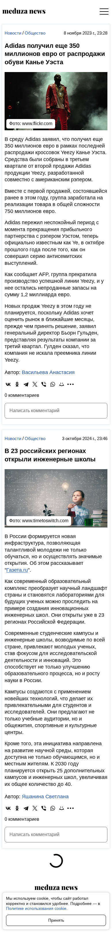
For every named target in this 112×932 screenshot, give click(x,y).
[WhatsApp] (52, 381)
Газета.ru (17, 565)
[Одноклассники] (17, 381)
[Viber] (43, 381)
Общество (35, 33)
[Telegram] (26, 381)
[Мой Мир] (61, 381)
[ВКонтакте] (8, 381)
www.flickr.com (37, 120)
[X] (34, 381)
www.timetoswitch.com (45, 515)
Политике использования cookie (36, 908)
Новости (13, 33)
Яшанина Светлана (45, 805)
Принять (54, 920)
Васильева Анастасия (48, 370)
